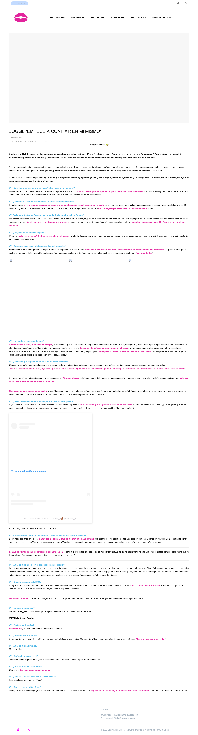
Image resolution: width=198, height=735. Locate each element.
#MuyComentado (161, 17)
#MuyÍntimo (97, 17)
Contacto (20, 3)
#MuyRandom (57, 17)
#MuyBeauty (117, 17)
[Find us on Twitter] (186, 3)
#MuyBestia (77, 17)
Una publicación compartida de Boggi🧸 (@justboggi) (50, 518)
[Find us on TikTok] (178, 3)
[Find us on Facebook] (182, 3)
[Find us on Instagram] (174, 3)
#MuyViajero (138, 17)
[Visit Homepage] (21, 18)
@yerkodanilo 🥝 (101, 144)
